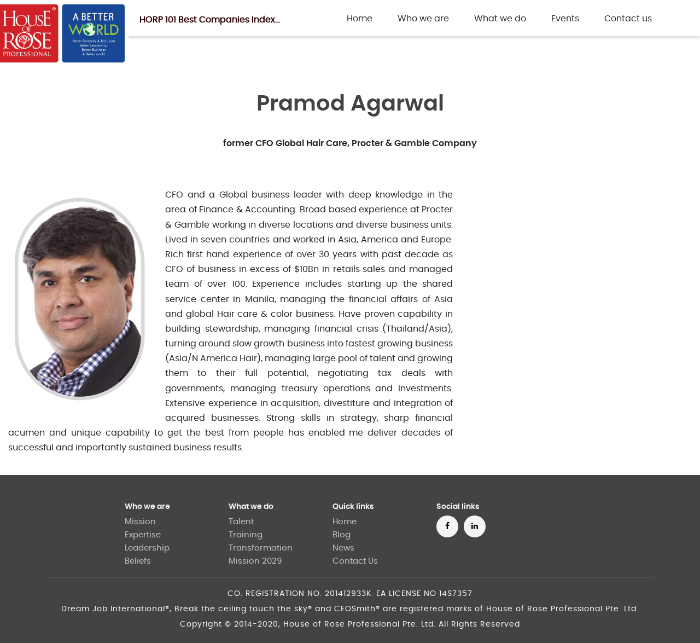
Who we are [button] (423, 18)
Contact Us (355, 561)
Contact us (628, 18)
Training (245, 535)
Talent (241, 522)
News (343, 548)
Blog (341, 535)
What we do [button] (500, 18)
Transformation (261, 548)
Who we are (147, 507)
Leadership (147, 548)
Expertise (143, 535)
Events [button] (565, 18)
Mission (140, 522)
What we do (251, 507)
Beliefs (138, 561)
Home (362, 18)
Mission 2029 (255, 561)
